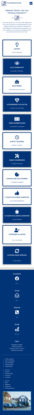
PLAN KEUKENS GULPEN (14, 3)
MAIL (17, 300)
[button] (31, 3)
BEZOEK (17, 334)
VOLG (17, 283)
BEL (17, 317)
